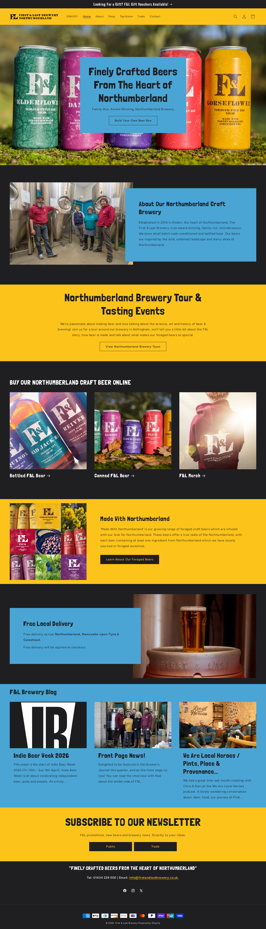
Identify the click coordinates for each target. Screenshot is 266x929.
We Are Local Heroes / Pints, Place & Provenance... (211, 763)
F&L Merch (190, 475)
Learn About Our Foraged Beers (129, 559)
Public (110, 846)
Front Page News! (121, 755)
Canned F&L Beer (111, 475)
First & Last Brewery (126, 923)
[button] (235, 16)
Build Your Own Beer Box (133, 120)
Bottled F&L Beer (27, 475)
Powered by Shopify (149, 923)
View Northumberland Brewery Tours (133, 346)
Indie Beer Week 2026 (41, 755)
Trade (155, 846)
